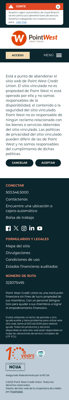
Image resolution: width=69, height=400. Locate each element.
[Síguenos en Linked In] (31, 229)
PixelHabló (16, 392)
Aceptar (48, 162)
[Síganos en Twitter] (16, 230)
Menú (49, 55)
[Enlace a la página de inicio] (35, 38)
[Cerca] (58, 5)
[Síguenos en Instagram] (23, 230)
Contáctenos (17, 199)
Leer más (21, 22)
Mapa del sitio (18, 246)
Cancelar (19, 162)
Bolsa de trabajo (20, 218)
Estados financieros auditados (32, 266)
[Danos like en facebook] (8, 230)
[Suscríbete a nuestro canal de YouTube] (39, 230)
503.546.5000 (17, 192)
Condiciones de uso (22, 259)
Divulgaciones (18, 253)
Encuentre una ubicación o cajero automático (29, 208)
